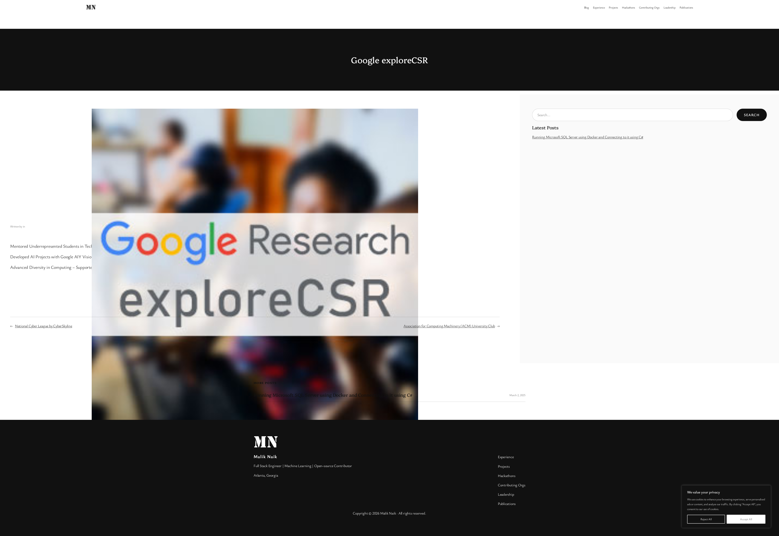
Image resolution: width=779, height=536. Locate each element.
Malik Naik (265, 456)
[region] (726, 506)
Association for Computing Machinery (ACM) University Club (449, 325)
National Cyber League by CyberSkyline (43, 325)
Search (752, 114)
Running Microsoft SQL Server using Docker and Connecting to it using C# (587, 136)
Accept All (746, 519)
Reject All (706, 519)
